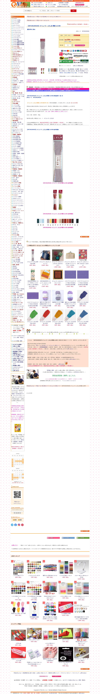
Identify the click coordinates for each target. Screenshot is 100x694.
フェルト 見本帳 (16, 20)
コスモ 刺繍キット (17, 158)
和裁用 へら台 (16, 170)
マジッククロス (18, 397)
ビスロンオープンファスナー (18, 203)
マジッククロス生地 (17, 290)
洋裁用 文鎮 (15, 181)
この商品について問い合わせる (68, 70)
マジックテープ (16, 395)
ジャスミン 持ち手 (17, 313)
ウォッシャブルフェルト (18, 27)
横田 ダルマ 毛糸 (17, 108)
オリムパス (46, 20)
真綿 (18, 297)
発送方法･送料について (38, 6)
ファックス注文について (18, 349)
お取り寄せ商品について (18, 354)
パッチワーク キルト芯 (18, 306)
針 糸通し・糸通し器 (17, 248)
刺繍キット (15, 155)
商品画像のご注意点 (17, 351)
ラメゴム (15, 226)
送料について (64, 69)
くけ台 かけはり (16, 172)
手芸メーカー (40, 20)
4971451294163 (85, 31)
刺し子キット (16, 167)
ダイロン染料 (16, 269)
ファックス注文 (51, 6)
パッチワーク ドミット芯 (18, 307)
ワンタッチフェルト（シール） (18, 28)
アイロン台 (20, 236)
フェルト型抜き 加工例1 (18, 42)
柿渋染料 (15, 268)
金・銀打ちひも (16, 212)
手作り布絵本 (16, 388)
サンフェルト (16, 23)
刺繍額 (22, 153)
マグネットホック (17, 209)
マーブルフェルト (17, 32)
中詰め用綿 (19, 295)
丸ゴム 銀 (15, 229)
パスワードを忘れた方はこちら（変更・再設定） (75, 680)
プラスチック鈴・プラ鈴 (18, 96)
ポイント (84, 6)
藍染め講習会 (21, 275)
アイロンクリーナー (17, 238)
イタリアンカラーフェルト (18, 34)
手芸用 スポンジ (16, 299)
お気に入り (50, 2)
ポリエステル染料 (17, 273)
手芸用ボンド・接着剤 (18, 80)
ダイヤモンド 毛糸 (17, 112)
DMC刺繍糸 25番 (17, 139)
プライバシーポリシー (66, 672)
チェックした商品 (52, 4)
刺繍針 (18, 247)
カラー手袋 (15, 79)
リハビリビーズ (16, 67)
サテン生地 (15, 287)
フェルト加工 (16, 39)
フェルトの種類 (16, 21)
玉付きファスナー (17, 198)
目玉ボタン (15, 89)
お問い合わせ (16, 370)
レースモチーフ (16, 132)
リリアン (20, 219)
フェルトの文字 (16, 35)
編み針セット (16, 125)
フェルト (21, 392)
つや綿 (14, 297)
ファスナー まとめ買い (18, 205)
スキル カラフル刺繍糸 (18, 148)
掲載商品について (17, 353)
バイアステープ (16, 217)
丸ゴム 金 (15, 228)
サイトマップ (16, 369)
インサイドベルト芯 (17, 193)
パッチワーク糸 (16, 184)
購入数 (61, 45)
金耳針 (14, 245)
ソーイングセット (17, 188)
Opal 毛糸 (15, 115)
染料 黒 (14, 266)
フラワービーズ (16, 63)
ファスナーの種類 (17, 196)
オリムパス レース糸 (17, 129)
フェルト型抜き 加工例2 (18, 44)
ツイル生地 (15, 285)
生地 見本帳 (15, 278)
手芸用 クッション (17, 300)
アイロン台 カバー (17, 240)
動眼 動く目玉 (16, 87)
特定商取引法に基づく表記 (63, 6)
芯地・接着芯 (16, 292)
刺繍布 (14, 153)
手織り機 (19, 122)
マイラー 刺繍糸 (16, 146)
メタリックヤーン (17, 221)
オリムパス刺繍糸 (17, 144)
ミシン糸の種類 (16, 259)
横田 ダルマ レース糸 (18, 130)
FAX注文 (86, 72)
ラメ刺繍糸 (21, 149)
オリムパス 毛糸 (16, 110)
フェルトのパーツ (17, 37)
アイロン (15, 236)
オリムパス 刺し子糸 (17, 163)
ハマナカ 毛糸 (16, 105)
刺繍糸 (13, 393)
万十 (14, 177)
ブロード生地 (16, 283)
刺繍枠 (18, 153)
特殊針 (14, 247)
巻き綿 (21, 297)
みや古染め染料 (16, 271)
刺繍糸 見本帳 (16, 151)
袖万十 (17, 177)
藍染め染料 (15, 275)
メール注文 (80, 72)
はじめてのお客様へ (38, 2)
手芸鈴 (14, 94)
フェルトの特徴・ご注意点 (18, 356)
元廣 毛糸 (15, 113)
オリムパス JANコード (54, 345)
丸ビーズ (15, 61)
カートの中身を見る (63, 4)
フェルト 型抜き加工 (17, 41)
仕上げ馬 (15, 179)
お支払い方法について (38, 4)
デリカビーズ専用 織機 (18, 73)
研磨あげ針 (19, 245)
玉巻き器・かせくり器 (18, 124)
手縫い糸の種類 (16, 261)
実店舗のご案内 (16, 365)
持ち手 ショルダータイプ (18, 314)
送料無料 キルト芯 (17, 304)
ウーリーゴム (16, 231)
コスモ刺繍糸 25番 (17, 143)
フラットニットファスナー (18, 201)
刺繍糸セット (15, 149)
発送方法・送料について (18, 360)
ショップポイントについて (18, 348)
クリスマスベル (20, 94)
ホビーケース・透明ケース (18, 82)
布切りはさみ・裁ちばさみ (18, 189)
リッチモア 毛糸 (16, 106)
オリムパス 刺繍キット (18, 160)
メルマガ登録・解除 (17, 340)
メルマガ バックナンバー (18, 367)
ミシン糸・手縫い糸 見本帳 (18, 262)
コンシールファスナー (18, 200)
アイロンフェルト (17, 30)
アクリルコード (16, 216)
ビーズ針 (22, 247)
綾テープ (15, 219)
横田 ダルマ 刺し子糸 (18, 165)
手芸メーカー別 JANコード (42, 345)
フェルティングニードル (18, 49)
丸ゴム (18, 224)
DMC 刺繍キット (17, 156)
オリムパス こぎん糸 (49, 118)
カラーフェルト (16, 25)
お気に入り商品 (16, 346)
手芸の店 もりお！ (31, 20)
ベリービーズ (16, 65)
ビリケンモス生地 (17, 280)
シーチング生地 (16, 282)
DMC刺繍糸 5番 (16, 137)
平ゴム (14, 224)
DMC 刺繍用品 (16, 136)
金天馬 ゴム (15, 233)
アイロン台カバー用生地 (18, 288)
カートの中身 (84, 69)
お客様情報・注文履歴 (63, 2)
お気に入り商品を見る (78, 65)
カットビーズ (21, 61)
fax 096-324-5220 (53, 693)
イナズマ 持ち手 (16, 311)
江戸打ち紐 (15, 214)
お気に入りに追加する (65, 65)
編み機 (14, 122)
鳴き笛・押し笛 (16, 98)
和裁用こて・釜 (16, 174)
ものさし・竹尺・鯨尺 (18, 191)
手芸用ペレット (16, 86)
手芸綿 (14, 295)
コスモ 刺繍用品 (16, 141)
